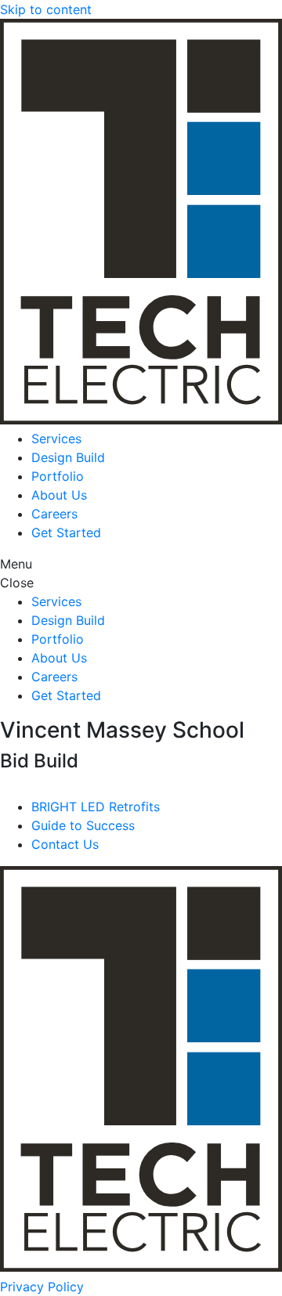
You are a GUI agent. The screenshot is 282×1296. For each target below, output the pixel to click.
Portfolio (57, 476)
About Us (59, 495)
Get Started (66, 532)
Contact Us (65, 844)
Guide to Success (83, 825)
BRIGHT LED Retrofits (95, 806)
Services (56, 438)
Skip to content (46, 9)
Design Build (68, 457)
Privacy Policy (42, 1286)
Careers (54, 514)
